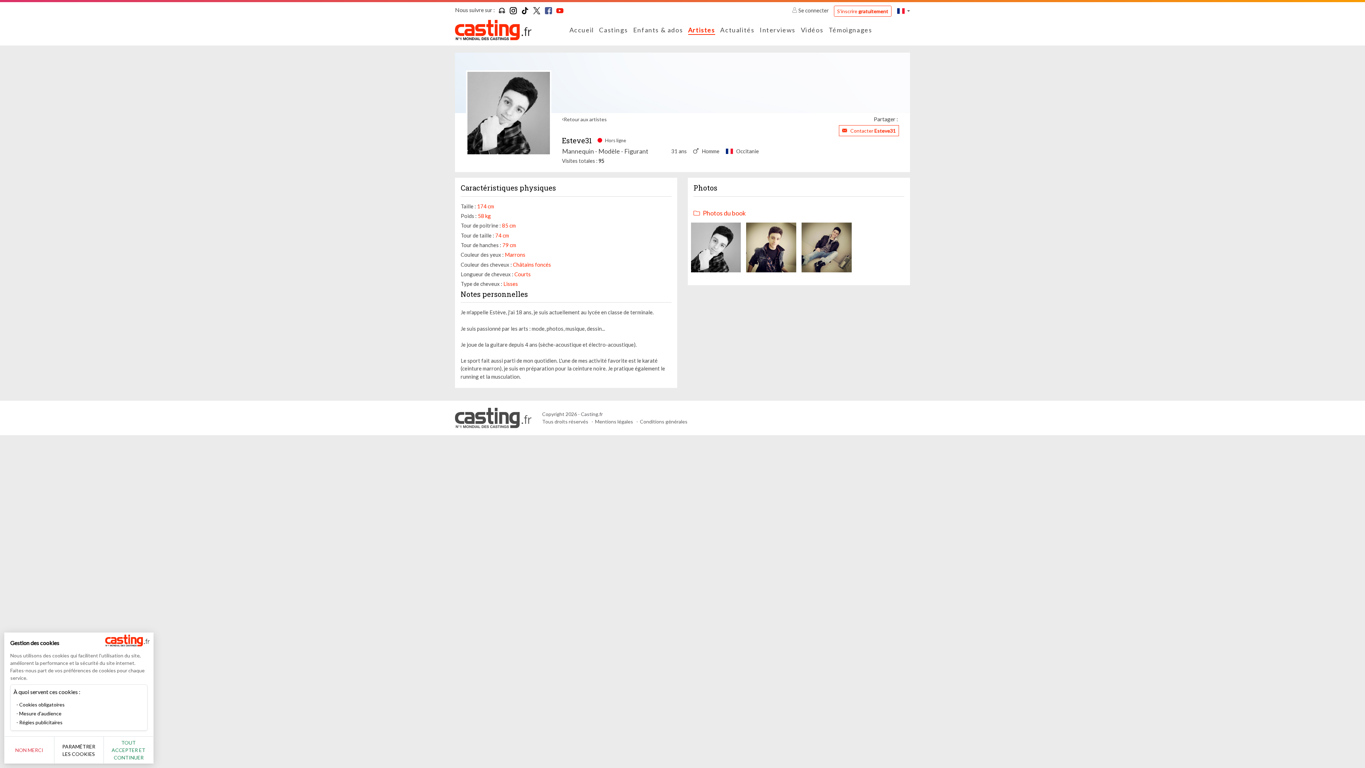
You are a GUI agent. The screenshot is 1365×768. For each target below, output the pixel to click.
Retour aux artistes (585, 119)
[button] (903, 10)
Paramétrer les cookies (78, 750)
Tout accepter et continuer (128, 750)
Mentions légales (614, 421)
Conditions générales (663, 421)
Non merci (29, 750)
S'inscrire (862, 11)
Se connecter (813, 10)
